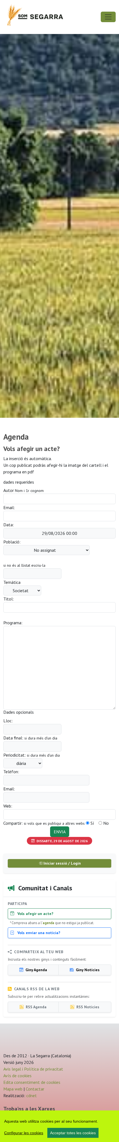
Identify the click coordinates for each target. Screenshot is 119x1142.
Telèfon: (11, 771)
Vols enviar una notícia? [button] (38, 932)
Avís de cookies (17, 1075)
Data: (8, 524)
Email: (9, 507)
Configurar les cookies (23, 1133)
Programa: (12, 622)
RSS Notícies (87, 1006)
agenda (48, 923)
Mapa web (12, 1089)
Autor (23, 490)
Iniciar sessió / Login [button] (61, 863)
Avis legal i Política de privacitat (33, 1069)
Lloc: (8, 720)
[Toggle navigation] (108, 17)
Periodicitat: (31, 755)
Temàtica (11, 582)
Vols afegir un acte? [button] (34, 913)
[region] (59, 1126)
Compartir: (44, 823)
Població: (11, 542)
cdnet (31, 1095)
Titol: (8, 599)
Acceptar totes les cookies (73, 1133)
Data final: (30, 738)
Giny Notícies (87, 969)
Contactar (35, 1089)
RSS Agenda (35, 1006)
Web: (7, 806)
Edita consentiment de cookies (31, 1082)
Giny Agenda (35, 969)
